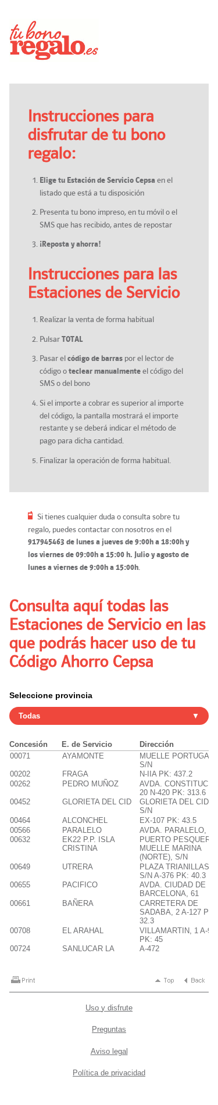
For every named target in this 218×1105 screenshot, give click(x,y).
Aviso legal (109, 1051)
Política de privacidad (109, 1072)
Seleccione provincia (50, 695)
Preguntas (109, 1029)
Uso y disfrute (109, 1007)
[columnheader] (35, 745)
